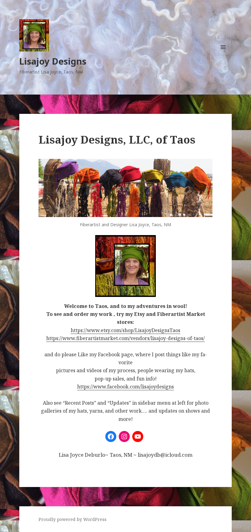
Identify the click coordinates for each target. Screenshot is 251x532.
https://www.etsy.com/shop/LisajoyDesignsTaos (125, 330)
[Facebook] (110, 436)
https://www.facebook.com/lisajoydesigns (125, 386)
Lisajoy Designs (52, 61)
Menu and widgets (223, 55)
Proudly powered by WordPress (73, 519)
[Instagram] (124, 436)
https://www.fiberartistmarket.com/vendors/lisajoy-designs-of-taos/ (125, 338)
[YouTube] (137, 436)
